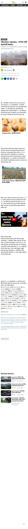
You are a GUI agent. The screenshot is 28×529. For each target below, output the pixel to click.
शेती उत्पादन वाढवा (5, 5)
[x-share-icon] (5, 79)
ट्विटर (14, 326)
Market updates (20, 320)
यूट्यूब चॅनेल (20, 328)
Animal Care (6, 322)
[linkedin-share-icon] (11, 79)
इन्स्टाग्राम (18, 326)
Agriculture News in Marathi (15, 317)
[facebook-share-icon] (8, 79)
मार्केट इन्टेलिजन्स (20, 5)
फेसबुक (11, 326)
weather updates (5, 338)
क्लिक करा (24, 314)
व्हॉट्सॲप (2, 328)
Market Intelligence (11, 320)
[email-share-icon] (14, 79)
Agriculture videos (5, 319)
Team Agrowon (8, 70)
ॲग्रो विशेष (13, 5)
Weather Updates (14, 322)
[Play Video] (14, 219)
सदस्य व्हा (6, 311)
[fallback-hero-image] (6, 379)
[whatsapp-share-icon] (2, 79)
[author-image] (2, 70)
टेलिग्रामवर (22, 326)
